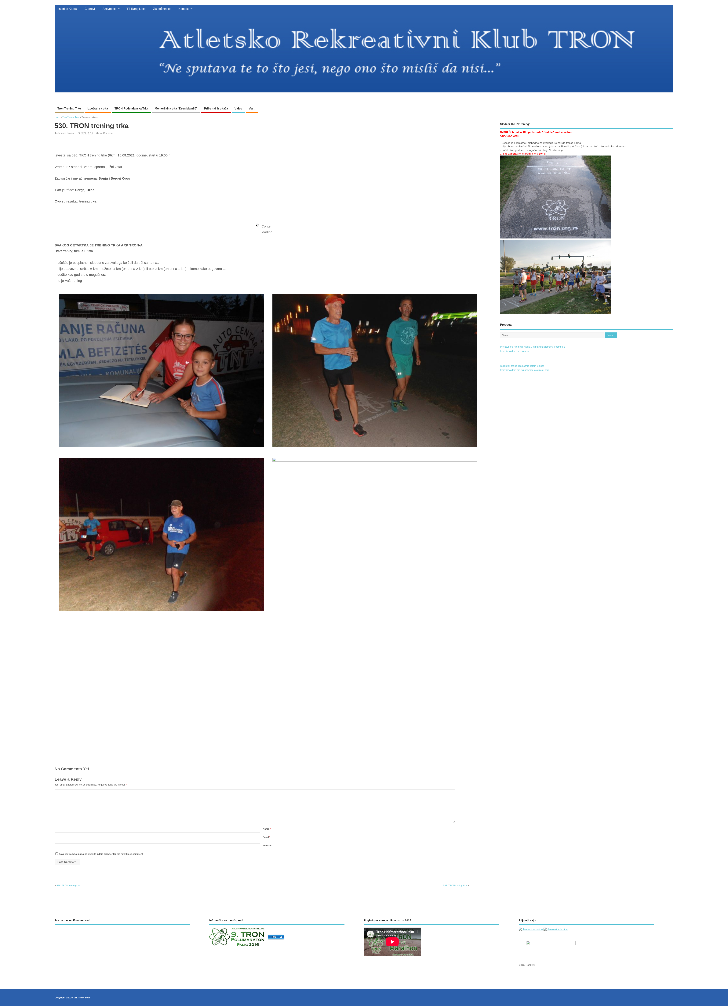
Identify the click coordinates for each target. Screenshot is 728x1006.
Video (238, 108)
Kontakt (183, 8)
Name (267, 829)
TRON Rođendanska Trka (131, 108)
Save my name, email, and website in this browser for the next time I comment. (101, 854)
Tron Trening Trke (69, 108)
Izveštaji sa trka (97, 108)
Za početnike (162, 8)
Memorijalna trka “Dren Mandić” (176, 108)
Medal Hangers (527, 965)
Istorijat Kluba (67, 8)
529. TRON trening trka (68, 885)
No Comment (106, 133)
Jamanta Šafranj (65, 133)
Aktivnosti (109, 8)
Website (267, 845)
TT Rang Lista (136, 8)
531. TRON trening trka (455, 885)
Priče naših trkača (216, 108)
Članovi (90, 8)
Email (266, 837)
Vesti (252, 108)
